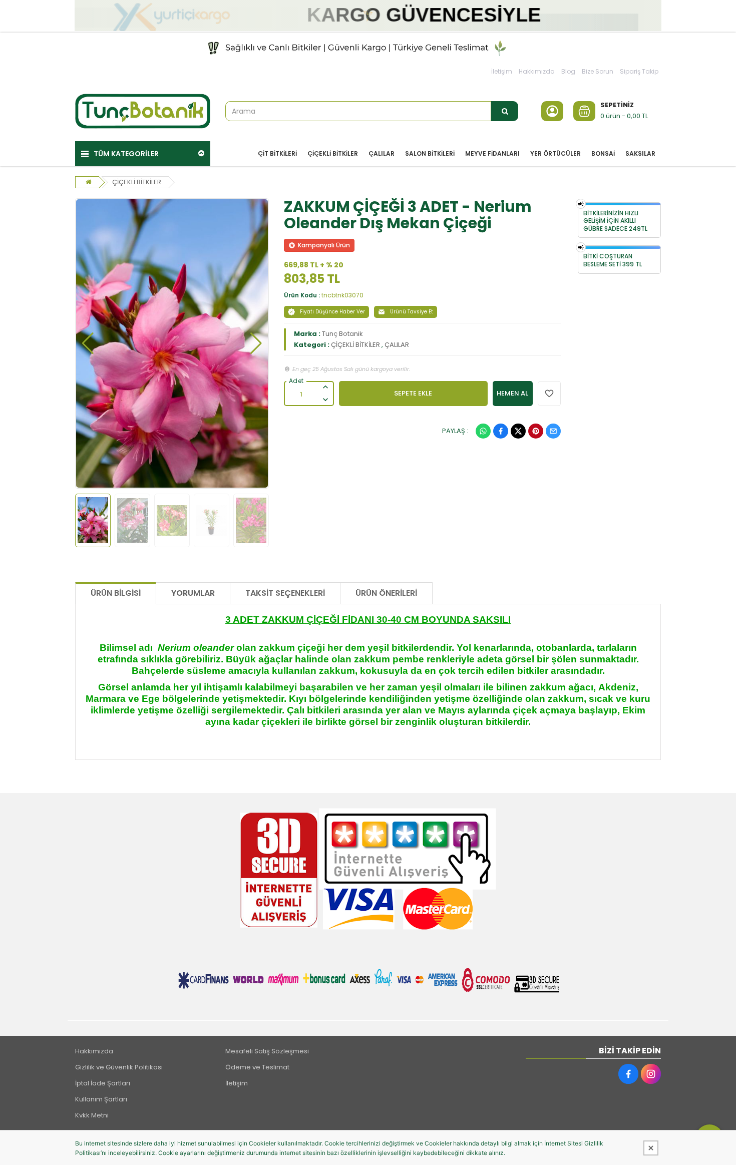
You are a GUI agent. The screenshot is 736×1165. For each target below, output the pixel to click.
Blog (568, 71)
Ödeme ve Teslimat (257, 1067)
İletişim (501, 71)
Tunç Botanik (342, 333)
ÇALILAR (397, 344)
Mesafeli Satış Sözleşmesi (267, 1051)
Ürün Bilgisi (116, 593)
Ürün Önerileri (386, 593)
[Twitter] (518, 431)
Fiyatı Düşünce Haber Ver (332, 311)
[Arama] (504, 111)
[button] (88, 343)
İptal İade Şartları (102, 1083)
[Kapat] (650, 1147)
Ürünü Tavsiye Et (411, 311)
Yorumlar (193, 593)
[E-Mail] (553, 431)
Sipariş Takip (639, 71)
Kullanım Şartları (101, 1099)
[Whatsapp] (483, 431)
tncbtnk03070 (342, 295)
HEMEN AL (512, 393)
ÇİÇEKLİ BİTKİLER (136, 182)
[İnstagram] (651, 1074)
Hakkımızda (537, 71)
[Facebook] (500, 431)
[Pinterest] (535, 431)
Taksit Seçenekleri (285, 593)
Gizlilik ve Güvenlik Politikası (119, 1067)
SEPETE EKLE (413, 393)
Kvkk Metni (92, 1115)
